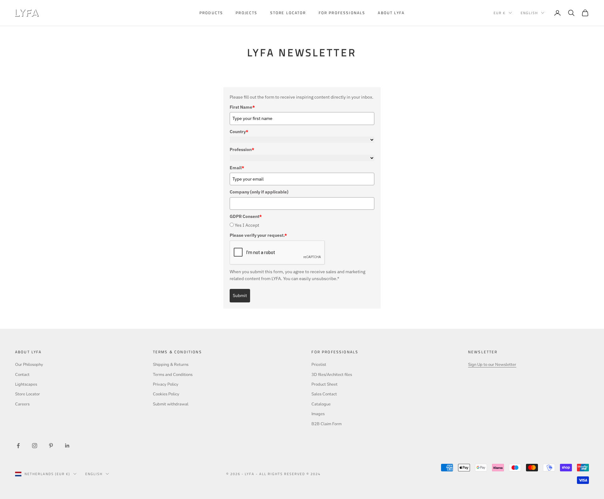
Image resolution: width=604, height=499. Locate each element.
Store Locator (27, 394)
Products (211, 13)
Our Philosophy (29, 364)
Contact (22, 374)
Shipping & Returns (170, 364)
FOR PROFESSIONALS (342, 13)
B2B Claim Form (326, 424)
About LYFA (391, 13)
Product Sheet (324, 384)
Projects (246, 13)
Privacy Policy (165, 384)
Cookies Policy (166, 394)
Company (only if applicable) (259, 192)
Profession (242, 149)
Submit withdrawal (170, 404)
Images (318, 414)
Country (239, 131)
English (529, 12)
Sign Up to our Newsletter (492, 364)
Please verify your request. (258, 235)
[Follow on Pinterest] (51, 445)
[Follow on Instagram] (34, 445)
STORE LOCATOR (288, 13)
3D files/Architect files (331, 374)
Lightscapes (26, 384)
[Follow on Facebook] (18, 445)
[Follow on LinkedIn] (67, 445)
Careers (22, 404)
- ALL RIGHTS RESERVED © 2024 (288, 473)
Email (237, 168)
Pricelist (318, 364)
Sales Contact (324, 394)
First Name (242, 107)
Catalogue (321, 404)
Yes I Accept (247, 225)
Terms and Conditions (173, 374)
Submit (240, 295)
